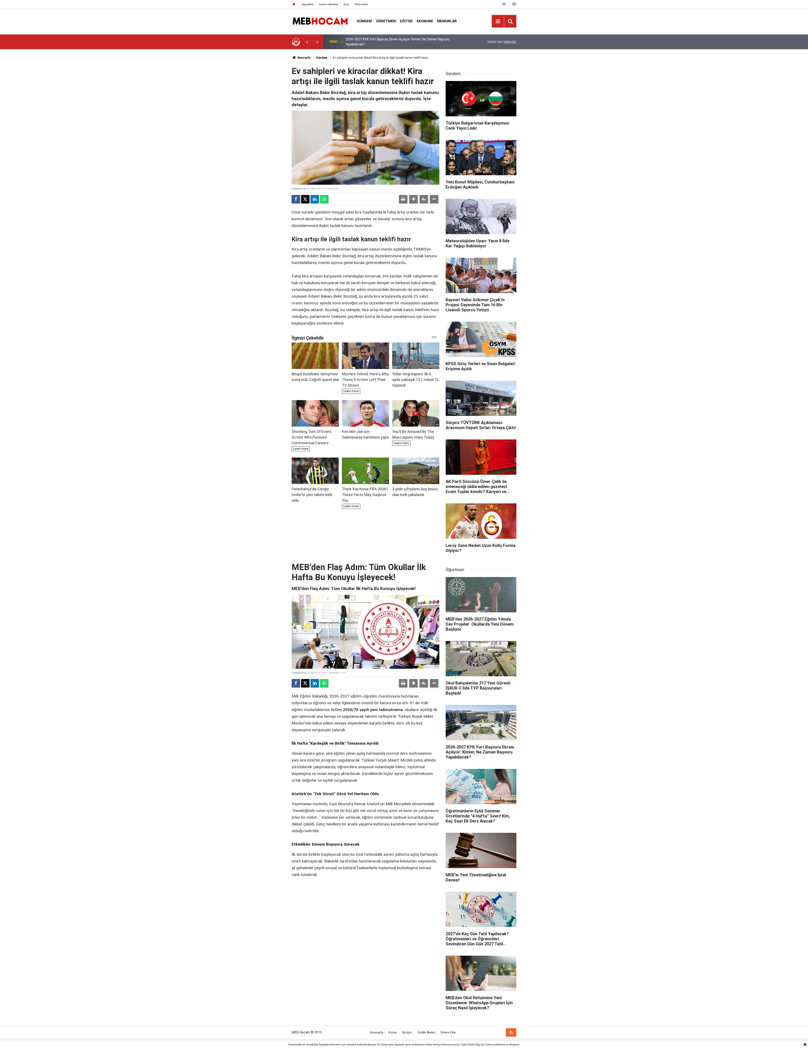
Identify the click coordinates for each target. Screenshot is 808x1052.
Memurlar (447, 21)
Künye (392, 1032)
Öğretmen (386, 21)
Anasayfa (303, 57)
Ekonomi (425, 21)
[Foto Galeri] (514, 4)
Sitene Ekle (361, 4)
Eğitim (406, 21)
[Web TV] (504, 4)
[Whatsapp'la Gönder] (324, 199)
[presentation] (307, 41)
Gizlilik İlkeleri (426, 1032)
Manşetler (308, 4)
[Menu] (498, 21)
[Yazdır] (403, 199)
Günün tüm (501, 42)
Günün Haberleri (328, 4)
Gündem (364, 21)
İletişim (407, 1032)
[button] (413, 199)
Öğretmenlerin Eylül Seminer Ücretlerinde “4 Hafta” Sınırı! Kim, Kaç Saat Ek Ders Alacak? (401, 41)
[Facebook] (296, 199)
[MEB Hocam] (320, 21)
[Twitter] (305, 199)
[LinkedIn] (315, 199)
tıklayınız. (514, 1044)
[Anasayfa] (294, 4)
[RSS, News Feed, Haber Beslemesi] (511, 1032)
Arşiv (346, 4)
